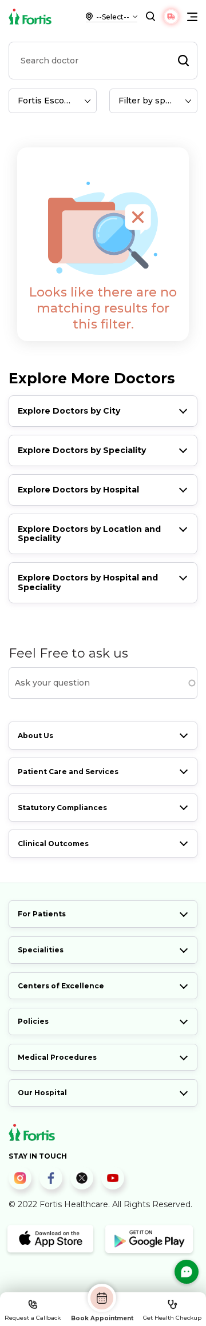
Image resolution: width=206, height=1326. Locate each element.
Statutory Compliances (62, 807)
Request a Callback (33, 1317)
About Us (35, 735)
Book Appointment (102, 1318)
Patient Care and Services (68, 771)
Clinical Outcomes (53, 843)
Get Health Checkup (172, 1317)
